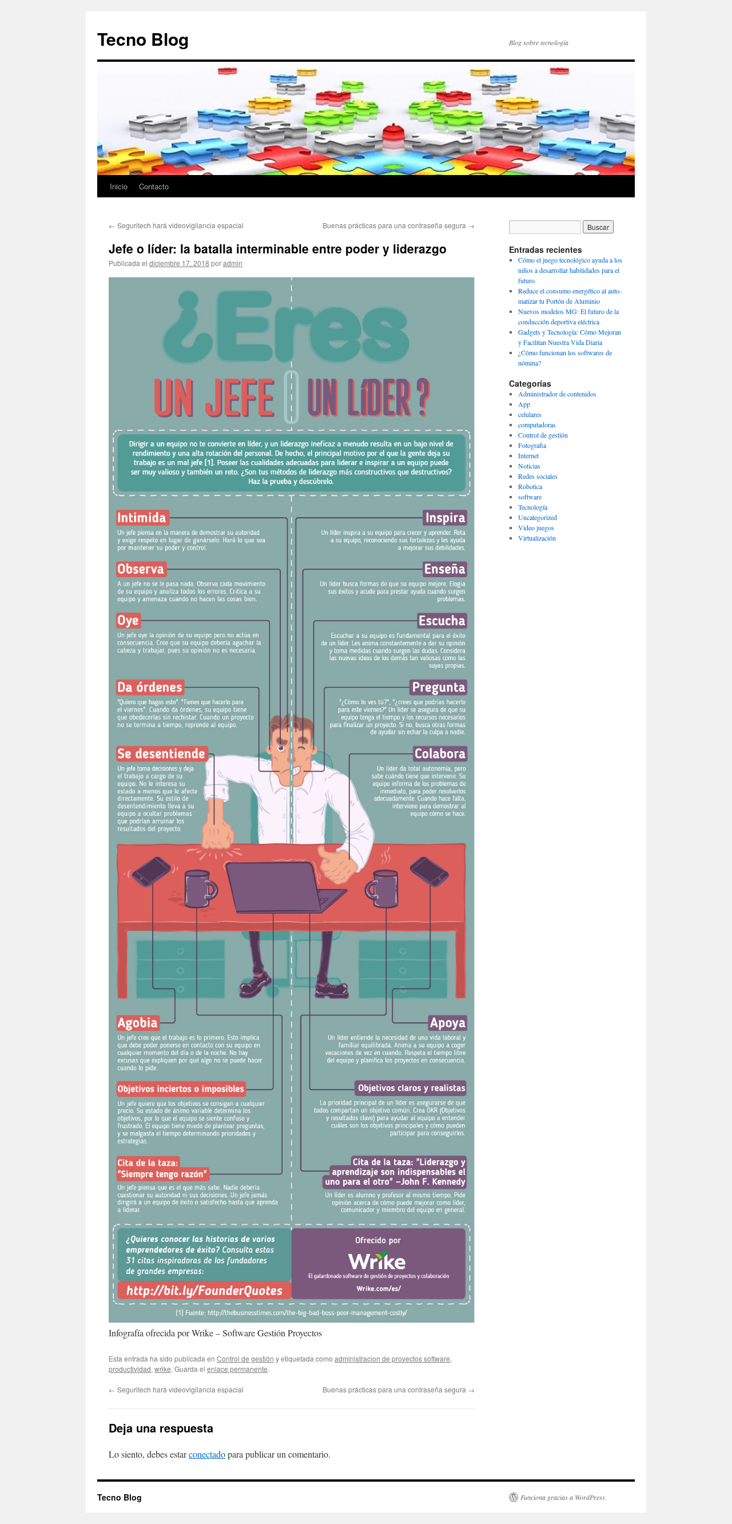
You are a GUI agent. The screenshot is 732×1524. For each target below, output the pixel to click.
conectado (207, 1454)
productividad (130, 1369)
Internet (528, 455)
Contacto (154, 186)
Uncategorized (537, 517)
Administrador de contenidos (557, 393)
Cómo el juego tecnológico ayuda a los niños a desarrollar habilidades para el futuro (570, 270)
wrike (162, 1369)
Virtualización (537, 537)
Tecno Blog (143, 38)
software (530, 496)
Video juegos (536, 527)
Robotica (530, 486)
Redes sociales (538, 476)
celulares (530, 414)
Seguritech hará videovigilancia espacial (176, 225)
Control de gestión (245, 1358)
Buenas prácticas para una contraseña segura (399, 225)
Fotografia (532, 445)
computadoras (537, 424)
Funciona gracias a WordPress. (563, 1497)
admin (232, 263)
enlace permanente (237, 1369)
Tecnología (532, 506)
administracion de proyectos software (392, 1358)
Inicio (119, 186)
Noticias (529, 465)
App (524, 403)
